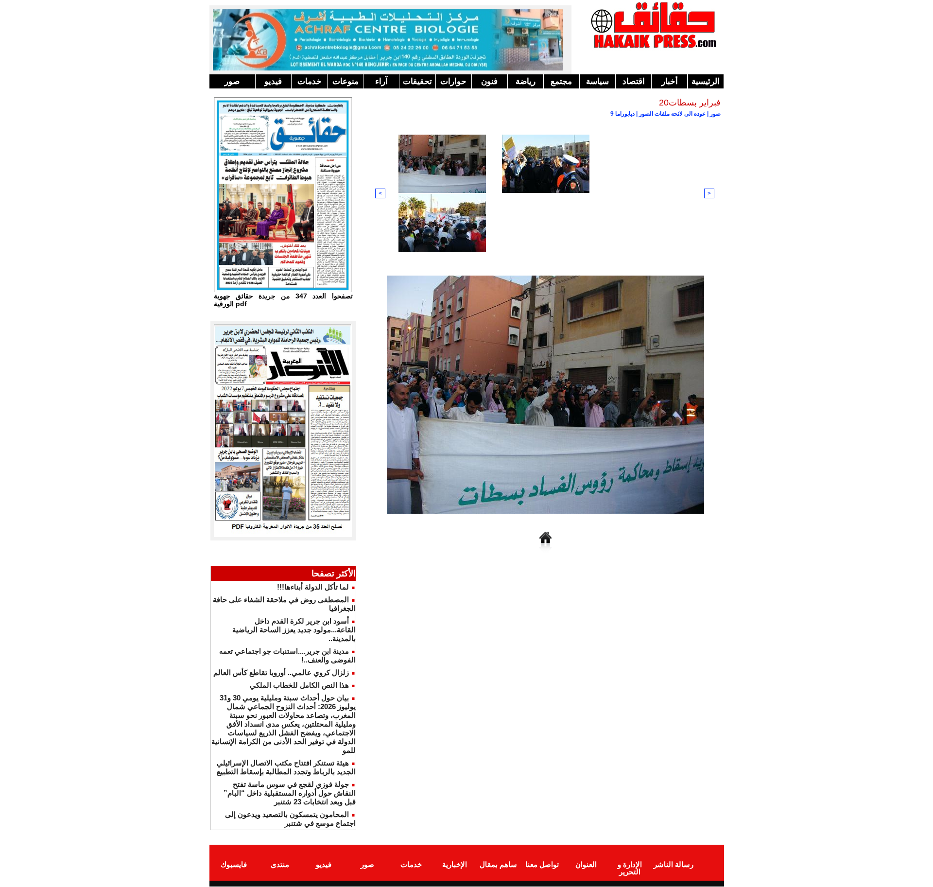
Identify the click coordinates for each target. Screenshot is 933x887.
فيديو (273, 81)
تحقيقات (417, 81)
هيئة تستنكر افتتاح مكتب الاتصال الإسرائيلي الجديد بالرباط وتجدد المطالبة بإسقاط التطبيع (286, 767)
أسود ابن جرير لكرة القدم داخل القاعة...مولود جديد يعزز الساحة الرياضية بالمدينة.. (294, 630)
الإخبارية (454, 864)
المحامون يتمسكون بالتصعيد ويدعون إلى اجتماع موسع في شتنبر (290, 818)
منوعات (345, 81)
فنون (489, 81)
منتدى (280, 864)
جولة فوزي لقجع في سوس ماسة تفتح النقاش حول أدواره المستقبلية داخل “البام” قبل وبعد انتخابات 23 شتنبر (290, 793)
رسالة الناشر (673, 864)
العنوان (586, 864)
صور (232, 81)
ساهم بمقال (498, 864)
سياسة (597, 81)
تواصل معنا (542, 864)
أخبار (669, 81)
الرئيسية (705, 81)
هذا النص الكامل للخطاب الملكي (299, 685)
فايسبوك (234, 864)
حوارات (453, 81)
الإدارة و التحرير (630, 868)
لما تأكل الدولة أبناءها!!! (313, 587)
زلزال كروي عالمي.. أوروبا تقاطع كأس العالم (281, 672)
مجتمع (561, 81)
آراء (381, 81)
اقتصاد (633, 81)
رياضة (526, 81)
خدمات (309, 81)
